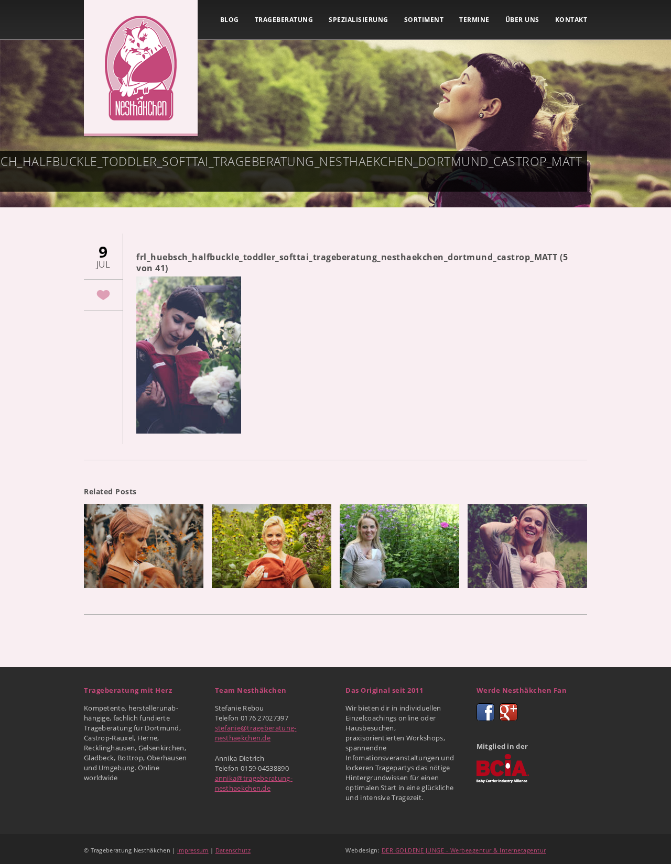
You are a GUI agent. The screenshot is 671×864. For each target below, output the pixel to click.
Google (508, 712)
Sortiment (424, 19)
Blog (229, 19)
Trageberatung (284, 19)
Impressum (193, 850)
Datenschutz (233, 850)
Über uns (522, 19)
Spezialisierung (358, 19)
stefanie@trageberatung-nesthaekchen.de (256, 733)
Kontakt (571, 19)
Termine (474, 19)
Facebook (485, 712)
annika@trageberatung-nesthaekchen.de (254, 783)
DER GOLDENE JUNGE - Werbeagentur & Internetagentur (464, 850)
